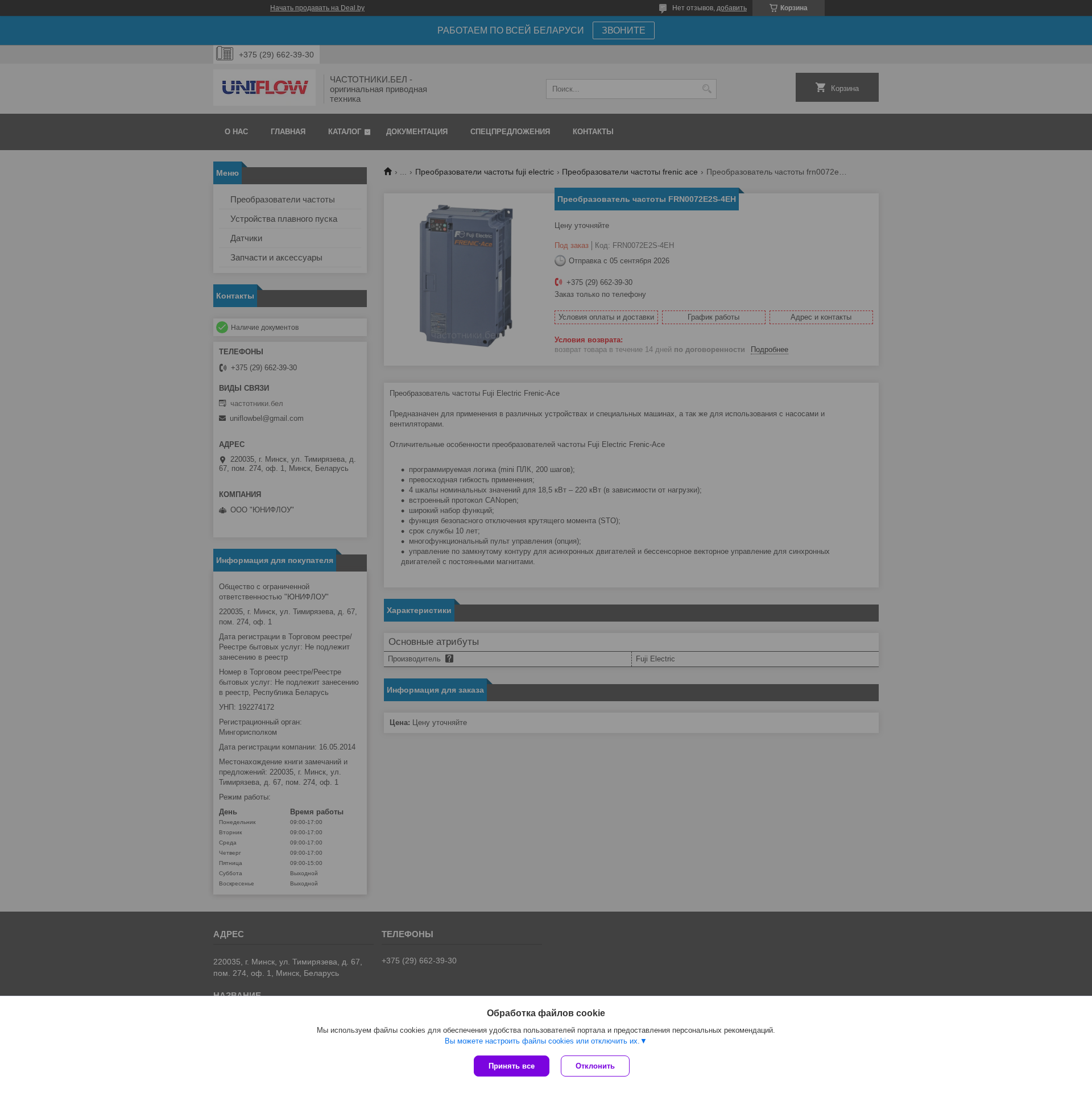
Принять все (512, 1066)
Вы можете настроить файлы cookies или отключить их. (542, 1041)
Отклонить (595, 1066)
